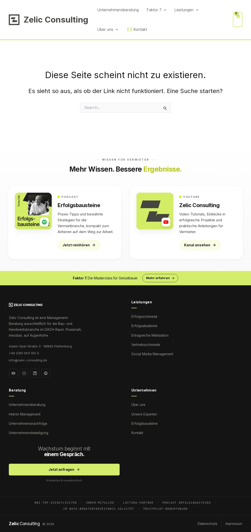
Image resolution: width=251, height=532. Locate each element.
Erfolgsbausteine (144, 424)
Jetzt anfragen (61, 470)
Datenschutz (207, 524)
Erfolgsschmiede (144, 317)
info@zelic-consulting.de (28, 360)
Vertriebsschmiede (145, 345)
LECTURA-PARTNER (138, 502)
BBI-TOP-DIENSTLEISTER (56, 502)
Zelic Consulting (56, 19)
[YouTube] (13, 373)
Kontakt (137, 433)
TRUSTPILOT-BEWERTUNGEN (165, 508)
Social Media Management (152, 354)
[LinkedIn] (34, 373)
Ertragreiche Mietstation (150, 335)
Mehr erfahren (158, 278)
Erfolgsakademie (144, 326)
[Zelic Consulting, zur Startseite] (64, 304)
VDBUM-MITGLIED (100, 502)
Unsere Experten (144, 414)
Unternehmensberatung (27, 405)
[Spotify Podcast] (45, 373)
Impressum (234, 524)
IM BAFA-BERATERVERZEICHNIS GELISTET (98, 508)
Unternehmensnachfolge (28, 424)
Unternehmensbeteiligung (28, 433)
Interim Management (24, 414)
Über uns (138, 405)
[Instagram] (24, 373)
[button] (164, 10)
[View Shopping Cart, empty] (237, 19)
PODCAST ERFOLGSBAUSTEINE (187, 502)
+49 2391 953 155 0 (24, 353)
